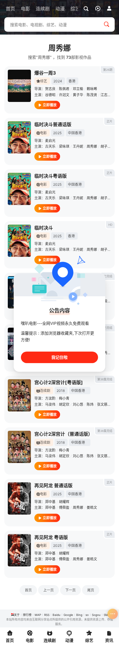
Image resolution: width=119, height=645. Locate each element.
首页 (28, 590)
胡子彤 (106, 146)
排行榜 (27, 614)
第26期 (107, 69)
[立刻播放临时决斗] (19, 241)
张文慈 (102, 404)
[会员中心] (109, 8)
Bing (79, 614)
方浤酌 (50, 398)
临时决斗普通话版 (52, 124)
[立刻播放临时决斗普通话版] (19, 137)
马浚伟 (50, 404)
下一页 (70, 590)
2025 (57, 133)
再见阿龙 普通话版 (53, 485)
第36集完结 (104, 379)
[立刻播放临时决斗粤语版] (19, 189)
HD (110, 224)
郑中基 (50, 502)
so (87, 614)
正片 (109, 121)
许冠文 (64, 95)
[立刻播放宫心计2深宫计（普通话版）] (19, 447)
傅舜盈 (64, 507)
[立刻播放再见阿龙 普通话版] (19, 498)
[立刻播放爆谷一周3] (19, 86)
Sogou (96, 614)
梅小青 (64, 398)
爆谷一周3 (45, 73)
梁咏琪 (64, 146)
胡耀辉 (64, 502)
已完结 (108, 276)
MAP (38, 614)
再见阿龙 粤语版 (51, 537)
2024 (57, 81)
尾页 (90, 590)
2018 (61, 390)
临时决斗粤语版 (50, 176)
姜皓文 (92, 507)
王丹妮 (78, 146)
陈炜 (90, 404)
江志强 (106, 95)
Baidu (56, 614)
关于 (17, 614)
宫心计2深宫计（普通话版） (63, 434)
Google (68, 614)
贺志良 (50, 89)
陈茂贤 (92, 95)
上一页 (48, 590)
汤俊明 (106, 301)
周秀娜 (92, 146)
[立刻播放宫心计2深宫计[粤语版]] (19, 395)
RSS (46, 614)
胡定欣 (64, 404)
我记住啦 (59, 357)
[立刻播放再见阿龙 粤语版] (19, 550)
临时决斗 (43, 228)
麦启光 (50, 141)
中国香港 (75, 133)
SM (106, 614)
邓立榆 (78, 89)
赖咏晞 (92, 89)
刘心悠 (78, 404)
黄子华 (78, 95)
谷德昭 (50, 95)
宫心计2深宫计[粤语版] (58, 382)
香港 (71, 81)
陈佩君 (64, 89)
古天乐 (50, 146)
